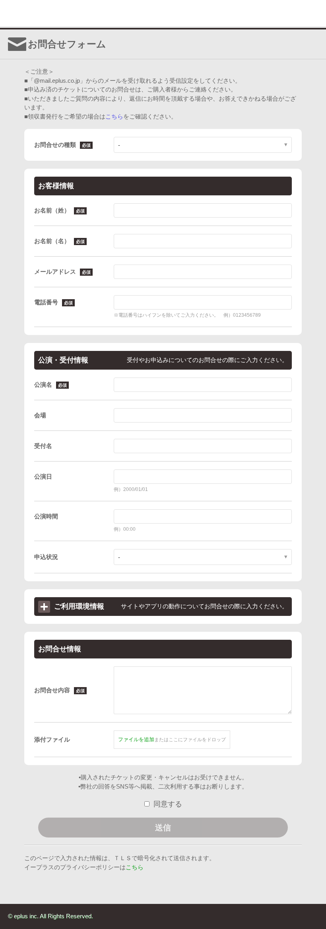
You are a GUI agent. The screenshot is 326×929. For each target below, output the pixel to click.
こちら (114, 116)
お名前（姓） (52, 210)
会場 (40, 415)
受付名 (43, 445)
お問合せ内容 (52, 690)
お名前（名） (52, 241)
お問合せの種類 (55, 144)
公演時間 (46, 516)
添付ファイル (52, 739)
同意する (167, 804)
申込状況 (46, 556)
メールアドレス (55, 271)
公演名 (43, 384)
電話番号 (46, 302)
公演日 (43, 476)
